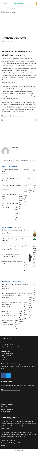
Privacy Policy (5, 407)
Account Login (5, 411)
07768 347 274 (9, 345)
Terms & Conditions (7, 404)
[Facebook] (3, 375)
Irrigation (8, 9)
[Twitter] (8, 375)
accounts (15, 147)
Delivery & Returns (7, 409)
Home (2, 9)
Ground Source (31, 160)
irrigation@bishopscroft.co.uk (10, 347)
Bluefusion (11, 440)
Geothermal (24, 160)
